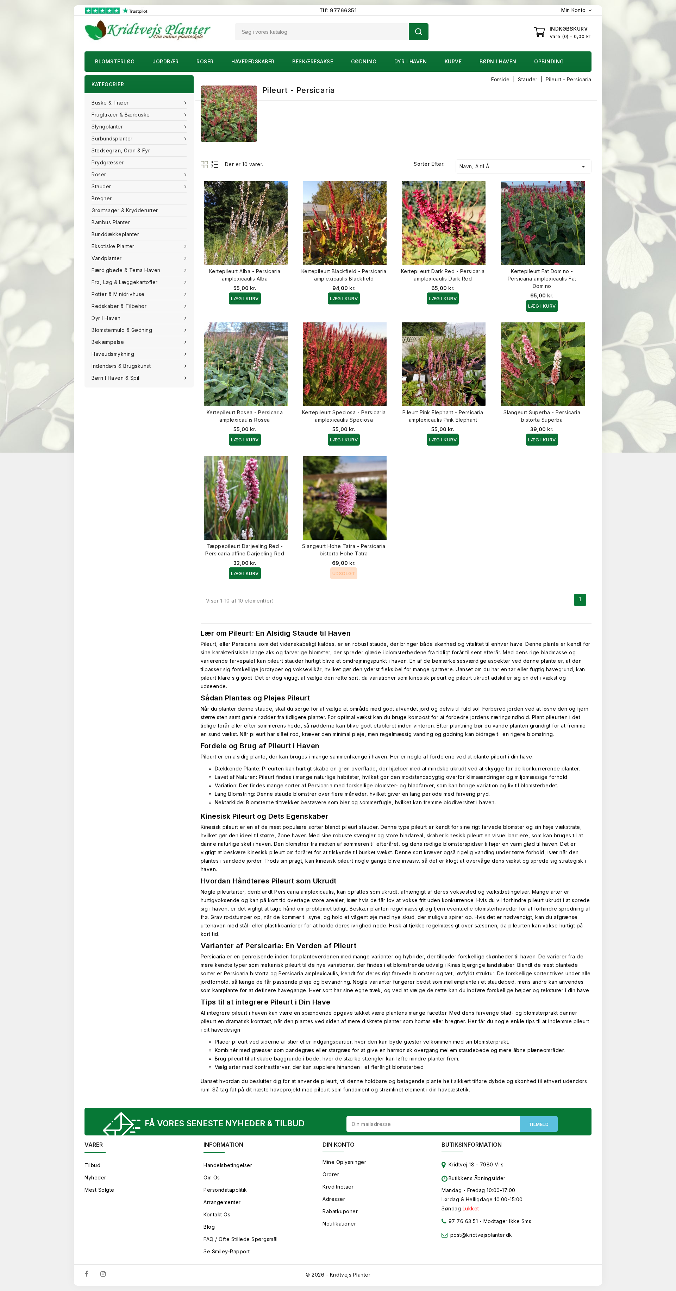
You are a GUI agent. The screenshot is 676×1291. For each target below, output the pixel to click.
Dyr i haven (410, 61)
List (215, 164)
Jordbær (165, 61)
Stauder (101, 186)
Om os (212, 1177)
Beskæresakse (312, 61)
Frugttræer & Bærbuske (121, 115)
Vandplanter (107, 258)
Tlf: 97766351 (338, 10)
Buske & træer (110, 103)
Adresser (334, 1199)
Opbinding (549, 61)
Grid (205, 164)
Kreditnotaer (338, 1187)
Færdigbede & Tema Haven (126, 270)
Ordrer (331, 1174)
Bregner (102, 198)
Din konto (339, 1144)
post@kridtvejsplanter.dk (481, 1235)
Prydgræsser (108, 162)
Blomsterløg (115, 61)
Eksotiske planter (113, 246)
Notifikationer (339, 1224)
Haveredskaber (253, 61)
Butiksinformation (472, 1144)
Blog (209, 1227)
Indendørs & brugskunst (121, 366)
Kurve (453, 61)
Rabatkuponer (340, 1211)
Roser (205, 61)
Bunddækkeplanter (115, 234)
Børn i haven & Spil (115, 378)
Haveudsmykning (113, 354)
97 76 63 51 (462, 1221)
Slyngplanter (107, 127)
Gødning (364, 61)
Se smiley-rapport (227, 1251)
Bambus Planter (111, 222)
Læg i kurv (245, 298)
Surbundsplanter (112, 138)
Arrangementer (222, 1202)
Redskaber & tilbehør (119, 306)
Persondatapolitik (225, 1190)
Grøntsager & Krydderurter (125, 210)
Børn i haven (498, 61)
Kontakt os (217, 1214)
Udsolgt (344, 573)
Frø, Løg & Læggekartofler (125, 282)
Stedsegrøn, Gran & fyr (121, 150)
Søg (418, 31)
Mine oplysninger (344, 1162)
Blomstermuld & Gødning (122, 330)
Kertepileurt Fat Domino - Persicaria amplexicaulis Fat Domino (542, 278)
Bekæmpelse (108, 342)
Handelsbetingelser (228, 1165)
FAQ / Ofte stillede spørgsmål (241, 1239)
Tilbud (92, 1165)
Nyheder (95, 1177)
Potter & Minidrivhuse (118, 294)
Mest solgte (99, 1190)
